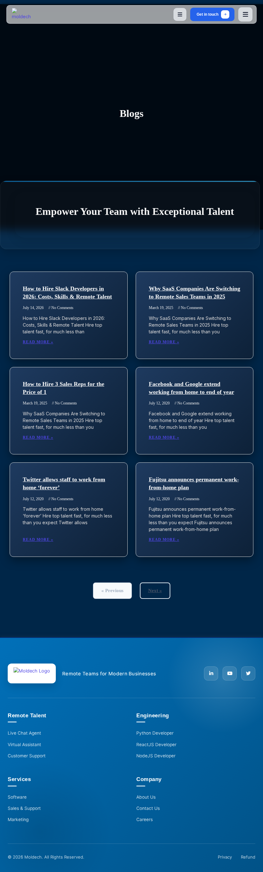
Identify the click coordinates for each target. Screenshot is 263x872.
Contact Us (148, 808)
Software (17, 797)
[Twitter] (248, 673)
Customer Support (27, 755)
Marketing (18, 819)
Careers (144, 819)
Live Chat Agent (24, 733)
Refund (248, 857)
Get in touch (207, 14)
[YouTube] (230, 673)
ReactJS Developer (156, 744)
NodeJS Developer (155, 755)
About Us (146, 797)
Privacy (225, 857)
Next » (155, 590)
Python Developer (155, 733)
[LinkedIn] (211, 673)
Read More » (38, 342)
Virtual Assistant (24, 744)
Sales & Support (24, 808)
